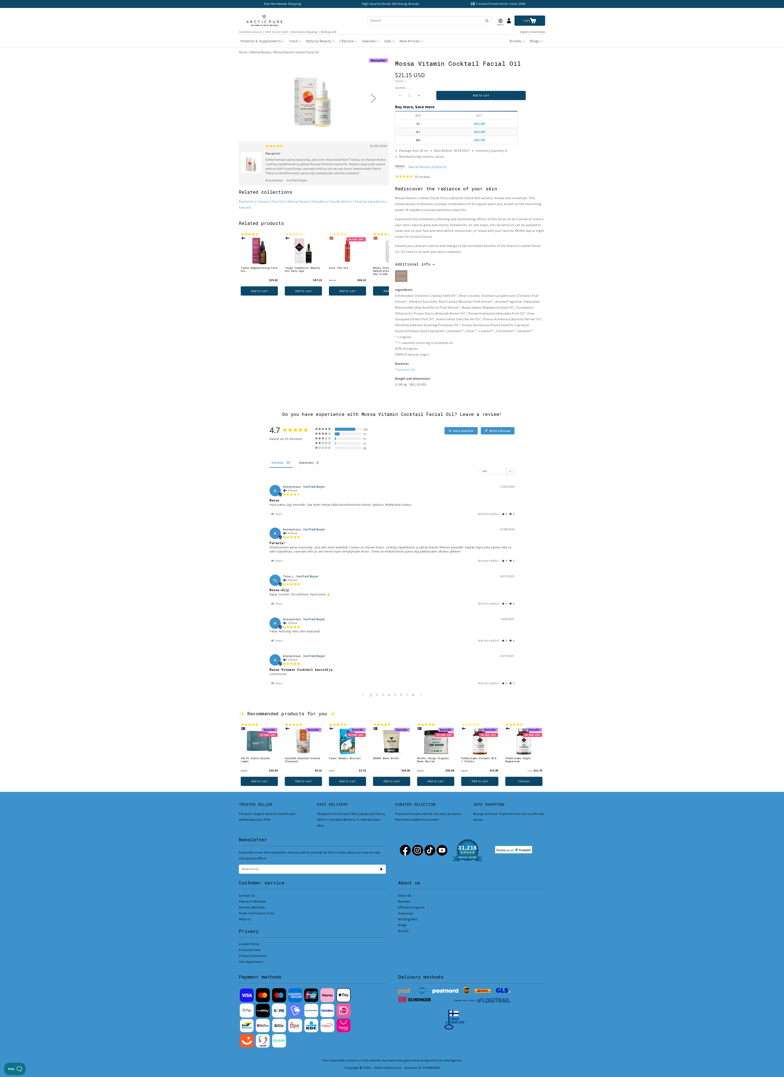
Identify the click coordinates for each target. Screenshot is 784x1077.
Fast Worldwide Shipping (282, 4)
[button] (500, 20)
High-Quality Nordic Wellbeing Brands (390, 4)
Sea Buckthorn (341, 201)
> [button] (421, 695)
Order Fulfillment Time (256, 913)
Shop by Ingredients (370, 201)
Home (243, 52)
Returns (245, 919)
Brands (403, 931)
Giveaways (405, 913)
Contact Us (247, 895)
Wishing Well (408, 919)
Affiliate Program (411, 907)
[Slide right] (373, 98)
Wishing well (328, 32)
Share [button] (279, 514)
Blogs (402, 925)
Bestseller (246, 201)
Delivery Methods (252, 907)
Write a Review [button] (499, 431)
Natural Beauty (260, 52)
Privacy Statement (252, 956)
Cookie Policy (249, 944)
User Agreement (251, 962)
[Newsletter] (381, 869)
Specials (245, 207)
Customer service (250, 32)
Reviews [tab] (277, 462)
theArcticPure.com (388, 1068)
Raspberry (320, 201)
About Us (405, 895)
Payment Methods (252, 901)
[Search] (486, 20)
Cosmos (263, 201)
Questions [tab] (306, 462)
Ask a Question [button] (463, 431)
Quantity (400, 87)
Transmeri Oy (405, 369)
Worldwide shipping (304, 32)
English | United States (532, 32)
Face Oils (278, 201)
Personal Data (249, 950)
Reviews (404, 901)
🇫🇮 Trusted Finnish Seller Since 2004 (498, 4)
